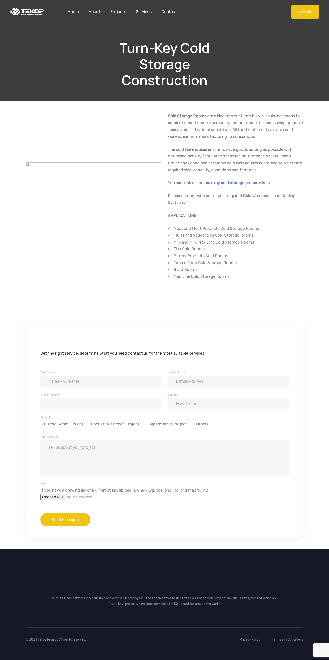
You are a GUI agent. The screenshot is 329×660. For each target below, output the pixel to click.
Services (144, 11)
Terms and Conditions (287, 639)
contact (189, 195)
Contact (169, 11)
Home (73, 11)
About (94, 11)
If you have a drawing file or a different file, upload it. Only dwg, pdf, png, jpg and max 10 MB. (124, 490)
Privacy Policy (250, 639)
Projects (118, 11)
